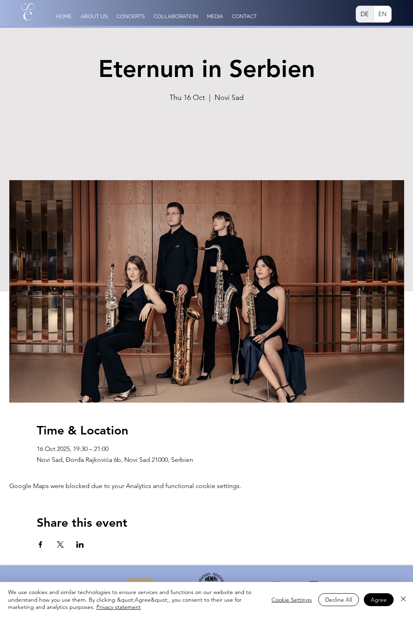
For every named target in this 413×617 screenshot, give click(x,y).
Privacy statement (118, 607)
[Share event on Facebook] (40, 544)
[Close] (403, 599)
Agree (379, 599)
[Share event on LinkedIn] (80, 544)
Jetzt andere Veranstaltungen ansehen (206, 142)
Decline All (338, 599)
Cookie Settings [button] (291, 599)
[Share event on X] (60, 544)
